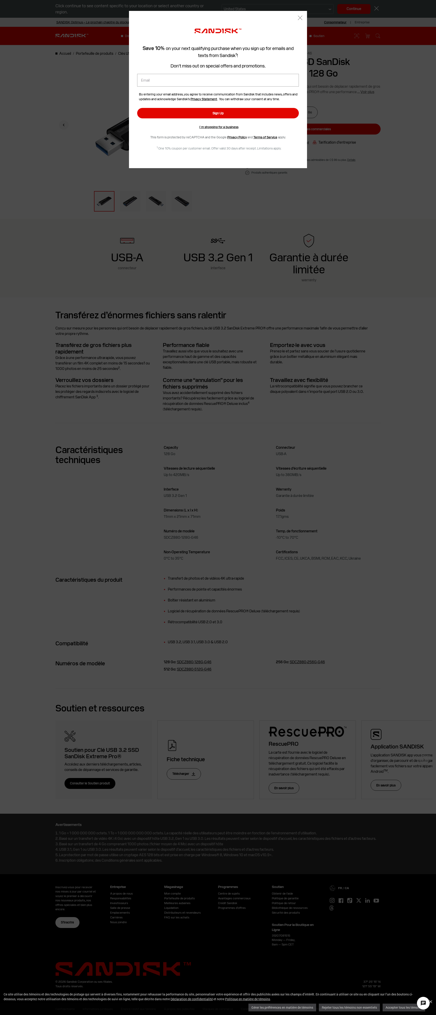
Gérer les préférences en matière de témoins (282, 1007)
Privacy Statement (204, 99)
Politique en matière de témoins (247, 999)
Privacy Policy (237, 137)
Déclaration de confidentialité (192, 999)
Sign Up (218, 113)
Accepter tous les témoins (404, 1007)
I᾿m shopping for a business (218, 127)
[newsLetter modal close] (300, 18)
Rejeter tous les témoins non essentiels (349, 1007)
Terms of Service (265, 137)
